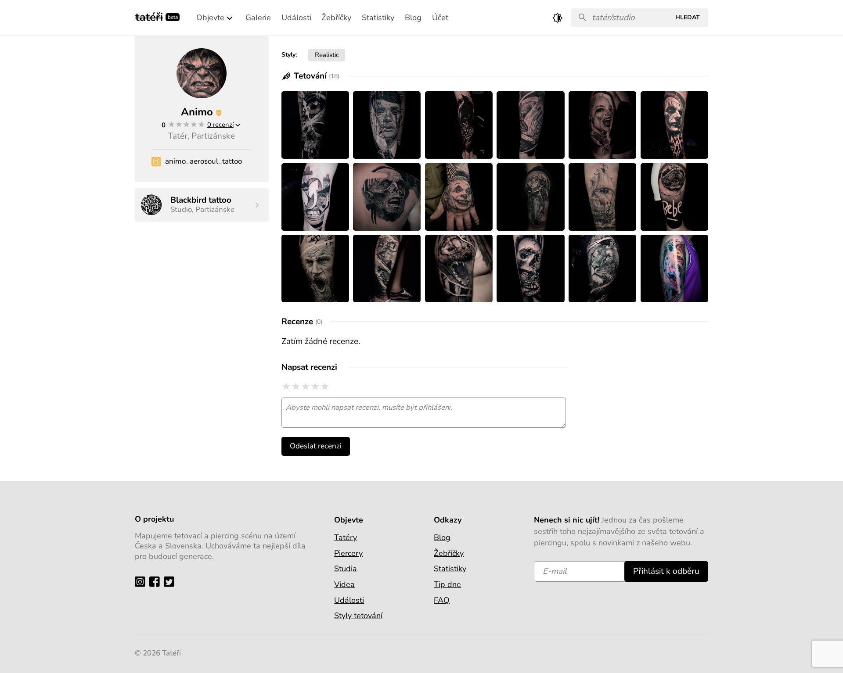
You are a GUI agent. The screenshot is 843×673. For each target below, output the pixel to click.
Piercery (348, 553)
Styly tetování (358, 615)
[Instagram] (142, 581)
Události (349, 600)
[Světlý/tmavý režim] (557, 18)
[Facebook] (156, 581)
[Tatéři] (149, 16)
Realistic (327, 54)
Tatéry (345, 537)
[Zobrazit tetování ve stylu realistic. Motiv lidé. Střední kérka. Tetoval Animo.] (530, 197)
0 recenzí (220, 124)
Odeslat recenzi (316, 446)
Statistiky (450, 568)
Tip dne (447, 584)
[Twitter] (171, 581)
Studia (345, 568)
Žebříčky (449, 553)
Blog (442, 537)
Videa (344, 584)
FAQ (442, 600)
